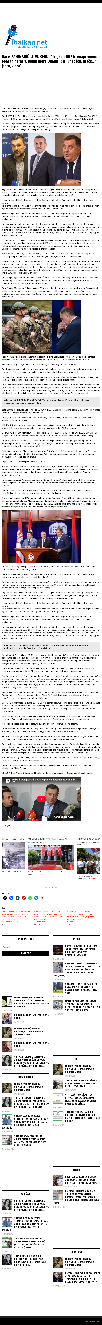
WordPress (96, 1321)
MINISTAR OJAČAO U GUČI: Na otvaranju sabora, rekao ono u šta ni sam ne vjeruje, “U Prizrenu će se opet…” (50, 842)
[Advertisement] (47, 13)
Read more (44, 878)
